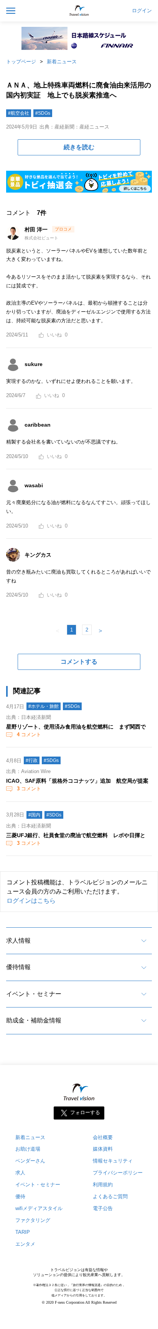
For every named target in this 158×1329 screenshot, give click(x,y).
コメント (29, 734)
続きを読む (79, 147)
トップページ (21, 61)
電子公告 (103, 1208)
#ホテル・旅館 (43, 706)
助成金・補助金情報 (33, 1020)
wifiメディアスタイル (39, 1208)
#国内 (34, 815)
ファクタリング (32, 1220)
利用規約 (103, 1184)
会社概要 (103, 1137)
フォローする (85, 1112)
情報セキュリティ (113, 1161)
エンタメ (25, 1244)
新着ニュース (62, 61)
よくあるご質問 (110, 1196)
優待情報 (18, 967)
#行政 (32, 760)
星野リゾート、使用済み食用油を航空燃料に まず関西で (76, 727)
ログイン (142, 10)
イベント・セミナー (33, 994)
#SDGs (42, 113)
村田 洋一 (37, 229)
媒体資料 (103, 1149)
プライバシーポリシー (118, 1173)
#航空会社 (18, 113)
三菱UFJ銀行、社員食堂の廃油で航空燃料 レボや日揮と (75, 835)
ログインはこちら (31, 900)
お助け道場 (27, 1149)
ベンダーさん (30, 1161)
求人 (20, 1173)
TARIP (22, 1232)
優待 (20, 1196)
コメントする (79, 661)
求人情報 (18, 940)
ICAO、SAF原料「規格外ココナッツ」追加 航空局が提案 (77, 781)
